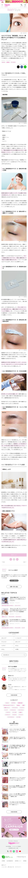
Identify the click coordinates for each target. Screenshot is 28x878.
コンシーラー (17, 605)
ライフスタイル (11, 717)
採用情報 (24, 860)
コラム (2, 649)
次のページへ (14, 555)
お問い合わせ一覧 (11, 866)
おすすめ (13, 702)
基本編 (8, 62)
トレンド (22, 707)
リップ (23, 627)
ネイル (16, 645)
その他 (16, 649)
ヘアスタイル (12, 710)
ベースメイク (18, 638)
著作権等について (18, 860)
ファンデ (20, 714)
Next (24, 562)
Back (3, 562)
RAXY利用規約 (8, 846)
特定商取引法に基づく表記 (13, 848)
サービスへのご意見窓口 (16, 846)
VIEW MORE (14, 695)
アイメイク (8, 60)
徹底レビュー (4, 616)
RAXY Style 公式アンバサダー (7, 605)
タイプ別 (18, 717)
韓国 (23, 705)
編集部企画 (20, 702)
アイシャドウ (11, 616)
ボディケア (17, 642)
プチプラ (8, 712)
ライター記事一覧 (14, 580)
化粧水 (20, 712)
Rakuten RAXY (8, 5)
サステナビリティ (18, 866)
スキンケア (3, 638)
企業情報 (3, 860)
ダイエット (8, 714)
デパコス (14, 714)
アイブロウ (13, 62)
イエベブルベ (18, 616)
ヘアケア (3, 645)
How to (3, 62)
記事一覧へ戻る (14, 586)
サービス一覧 (4, 866)
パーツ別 (14, 712)
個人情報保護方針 (10, 860)
